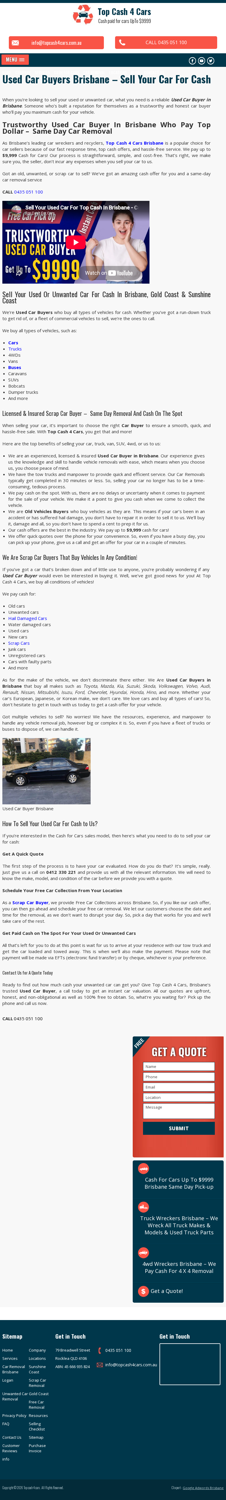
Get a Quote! (167, 1290)
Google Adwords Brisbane (203, 1488)
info (5, 1459)
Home (6, 72)
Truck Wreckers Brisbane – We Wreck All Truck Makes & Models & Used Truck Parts (179, 1225)
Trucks (15, 349)
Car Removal (94, 72)
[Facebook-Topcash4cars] (192, 61)
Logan (7, 1380)
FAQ (5, 1423)
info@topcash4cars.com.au (56, 42)
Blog (135, 72)
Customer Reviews (11, 1448)
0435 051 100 (28, 192)
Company (37, 1350)
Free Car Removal (36, 1404)
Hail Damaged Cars (27, 618)
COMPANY (23, 72)
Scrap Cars (19, 643)
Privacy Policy (14, 1415)
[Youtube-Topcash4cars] (201, 61)
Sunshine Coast (37, 1369)
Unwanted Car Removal (15, 1396)
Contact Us (154, 72)
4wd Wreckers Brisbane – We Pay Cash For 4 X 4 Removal (179, 1267)
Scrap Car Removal (37, 1382)
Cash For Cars (66, 72)
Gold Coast (39, 1393)
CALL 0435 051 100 (166, 42)
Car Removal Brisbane (13, 1369)
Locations (118, 72)
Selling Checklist (37, 1426)
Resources (38, 1415)
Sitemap (36, 1437)
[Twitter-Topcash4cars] (211, 61)
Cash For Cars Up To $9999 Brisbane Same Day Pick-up (179, 1183)
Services (42, 72)
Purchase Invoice (37, 1448)
